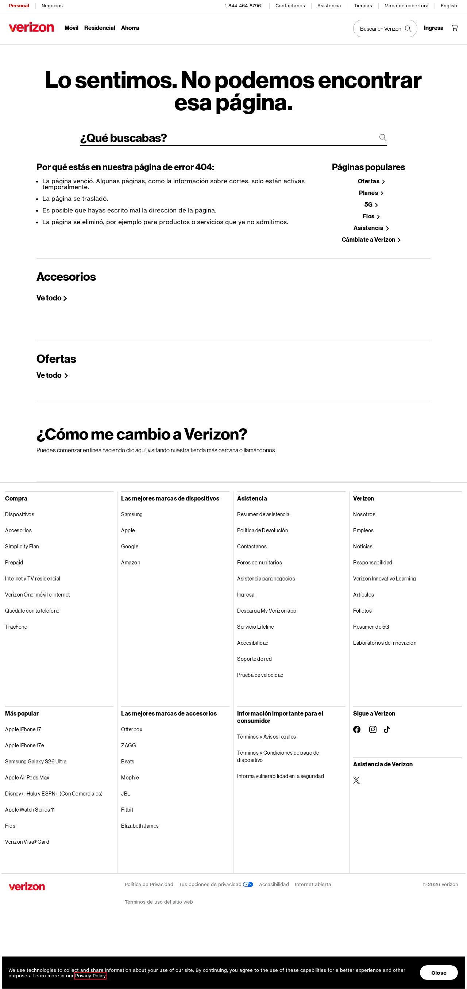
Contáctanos (290, 5)
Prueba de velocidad (260, 675)
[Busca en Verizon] (385, 28)
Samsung (132, 514)
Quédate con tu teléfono (32, 610)
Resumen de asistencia (263, 514)
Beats (128, 761)
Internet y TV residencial (33, 578)
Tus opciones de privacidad (211, 884)
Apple (128, 530)
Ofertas (369, 181)
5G (369, 205)
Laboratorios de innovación (384, 643)
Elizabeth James (140, 826)
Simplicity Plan (22, 546)
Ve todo (49, 297)
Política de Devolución (262, 530)
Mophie (130, 777)
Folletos (362, 610)
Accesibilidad (253, 643)
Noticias (363, 546)
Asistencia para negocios (266, 578)
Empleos (363, 530)
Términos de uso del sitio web (159, 902)
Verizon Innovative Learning (384, 578)
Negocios (52, 5)
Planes (369, 193)
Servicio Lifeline (255, 627)
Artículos (363, 594)
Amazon (130, 562)
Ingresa (246, 594)
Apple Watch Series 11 (30, 809)
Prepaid (14, 562)
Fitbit (127, 809)
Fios (369, 216)
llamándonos (259, 449)
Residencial (99, 27)
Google (129, 546)
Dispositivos (19, 514)
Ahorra (130, 27)
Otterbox (131, 729)
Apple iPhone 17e (24, 745)
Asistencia (329, 5)
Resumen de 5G (371, 627)
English (449, 5)
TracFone (16, 627)
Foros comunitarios (259, 562)
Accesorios (18, 530)
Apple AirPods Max (27, 777)
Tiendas (363, 5)
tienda (198, 449)
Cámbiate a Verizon (369, 240)
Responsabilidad (373, 562)
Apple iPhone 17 (23, 729)
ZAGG (128, 745)
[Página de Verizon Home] (31, 27)
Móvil (71, 27)
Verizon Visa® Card (27, 842)
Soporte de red (254, 659)
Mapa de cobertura (407, 5)
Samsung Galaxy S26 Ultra (35, 761)
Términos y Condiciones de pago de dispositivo (278, 756)
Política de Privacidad (149, 884)
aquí (140, 449)
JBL (126, 793)
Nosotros (364, 514)
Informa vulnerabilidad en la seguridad (280, 776)
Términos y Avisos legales (266, 736)
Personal (19, 5)
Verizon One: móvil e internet (37, 594)
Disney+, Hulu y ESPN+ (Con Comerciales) (54, 793)
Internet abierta (313, 884)
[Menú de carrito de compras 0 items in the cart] (455, 28)
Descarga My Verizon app (267, 610)
